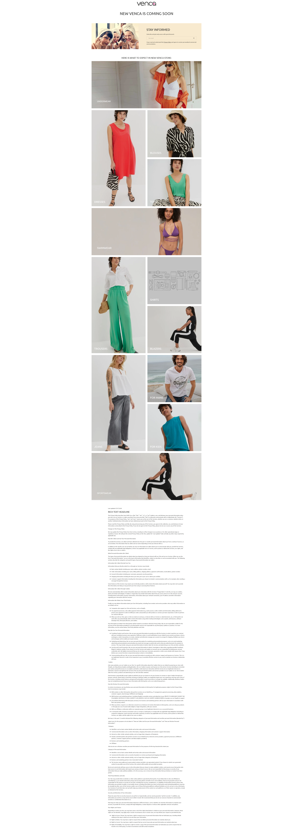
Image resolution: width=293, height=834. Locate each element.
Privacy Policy (167, 42)
